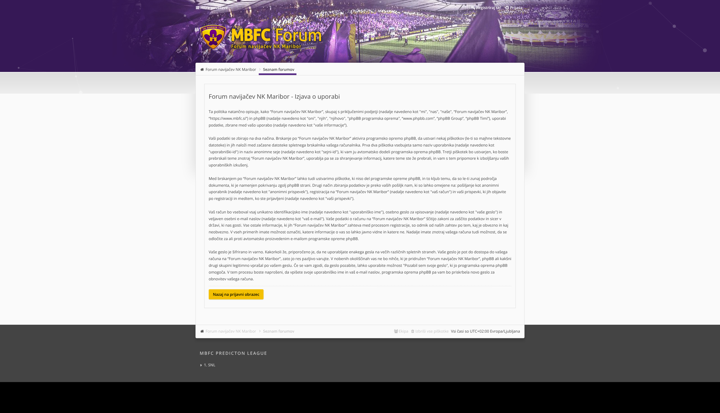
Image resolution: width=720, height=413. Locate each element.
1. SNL (209, 364)
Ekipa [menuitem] (403, 331)
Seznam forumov (278, 331)
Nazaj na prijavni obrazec (236, 294)
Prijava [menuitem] (516, 7)
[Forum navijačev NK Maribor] (263, 34)
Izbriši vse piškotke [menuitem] (432, 331)
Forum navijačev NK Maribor (231, 331)
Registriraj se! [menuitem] (488, 7)
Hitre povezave (214, 7)
